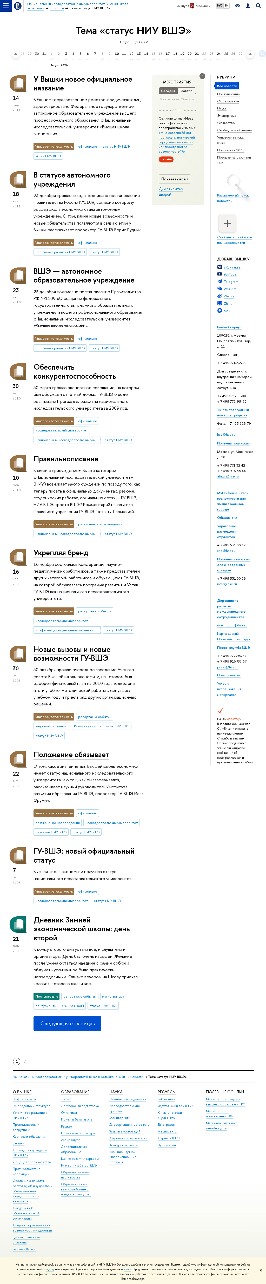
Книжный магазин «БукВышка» (171, 1115)
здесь (50, 1269)
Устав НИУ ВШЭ (48, 156)
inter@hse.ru (227, 583)
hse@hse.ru (226, 434)
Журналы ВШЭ (169, 1138)
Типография (167, 1124)
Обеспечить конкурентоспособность (75, 371)
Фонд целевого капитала (32, 1162)
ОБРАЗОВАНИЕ (75, 1092)
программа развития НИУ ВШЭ (60, 252)
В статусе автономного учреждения (72, 179)
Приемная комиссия (233, 443)
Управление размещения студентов (227, 531)
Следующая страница (66, 1023)
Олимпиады (69, 1112)
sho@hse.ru (226, 550)
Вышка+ (66, 1126)
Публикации (167, 1145)
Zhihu (228, 303)
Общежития (227, 517)
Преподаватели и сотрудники (26, 1127)
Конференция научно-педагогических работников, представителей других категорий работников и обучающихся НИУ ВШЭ (68, 630)
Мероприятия (177, 82)
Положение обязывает (71, 754)
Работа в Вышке (24, 1249)
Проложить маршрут (233, 639)
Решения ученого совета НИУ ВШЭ (102, 726)
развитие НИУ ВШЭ (51, 832)
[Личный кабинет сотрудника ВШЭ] (248, 6)
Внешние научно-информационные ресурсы (123, 1157)
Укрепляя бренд (61, 552)
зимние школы (73, 1005)
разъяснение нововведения (100, 524)
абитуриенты (46, 1005)
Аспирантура (70, 1140)
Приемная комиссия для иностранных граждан (233, 564)
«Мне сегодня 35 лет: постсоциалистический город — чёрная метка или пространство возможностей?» (177, 142)
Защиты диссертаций (124, 1131)
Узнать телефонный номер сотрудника (233, 412)
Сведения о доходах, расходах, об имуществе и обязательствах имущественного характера (32, 1190)
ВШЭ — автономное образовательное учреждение (84, 275)
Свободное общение (234, 130)
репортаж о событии (94, 611)
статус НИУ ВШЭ (116, 146)
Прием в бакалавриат (77, 1119)
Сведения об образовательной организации (26, 1213)
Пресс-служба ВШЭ (233, 647)
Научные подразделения (127, 1099)
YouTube (230, 274)
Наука (222, 108)
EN (226, 5)
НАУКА (116, 1092)
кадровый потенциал (52, 726)
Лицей (66, 1099)
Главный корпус (229, 327)
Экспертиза (226, 115)
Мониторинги (119, 1118)
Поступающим (228, 93)
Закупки (18, 1143)
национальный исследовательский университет (68, 439)
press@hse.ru (227, 667)
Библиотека (166, 1099)
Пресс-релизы (229, 675)
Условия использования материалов (229, 689)
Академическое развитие (128, 1138)
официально (87, 146)
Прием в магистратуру (78, 1133)
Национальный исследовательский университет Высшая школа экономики (69, 1077)
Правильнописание (66, 459)
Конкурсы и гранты (123, 1145)
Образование (228, 101)
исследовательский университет (62, 430)
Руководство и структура (31, 1106)
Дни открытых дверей (171, 192)
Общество (226, 122)
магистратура (113, 996)
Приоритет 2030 (230, 150)
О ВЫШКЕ (22, 1092)
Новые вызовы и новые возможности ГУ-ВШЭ (72, 653)
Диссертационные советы (129, 1124)
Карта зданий (228, 633)
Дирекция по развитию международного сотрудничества (231, 608)
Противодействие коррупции (27, 1171)
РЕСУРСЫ (167, 1092)
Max (227, 310)
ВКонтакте (232, 267)
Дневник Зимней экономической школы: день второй (82, 929)
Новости (136, 1077)
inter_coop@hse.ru (232, 625)
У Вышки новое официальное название (83, 83)
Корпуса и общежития (29, 1136)
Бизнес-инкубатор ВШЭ (79, 1165)
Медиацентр (167, 1131)
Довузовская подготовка (80, 1106)
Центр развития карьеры (80, 1158)
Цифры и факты (24, 1099)
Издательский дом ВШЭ (175, 1106)
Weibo (229, 296)
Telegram (231, 281)
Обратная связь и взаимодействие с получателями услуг (76, 1189)
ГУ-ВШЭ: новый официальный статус (84, 855)
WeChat (230, 288)
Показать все (173, 179)
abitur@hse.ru (228, 476)
